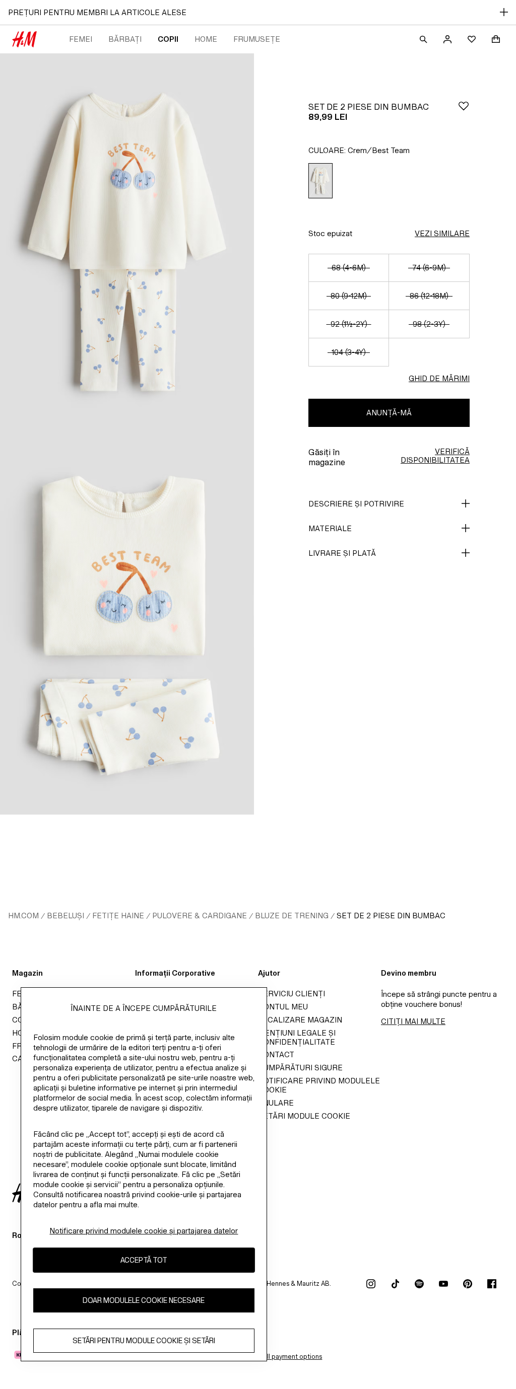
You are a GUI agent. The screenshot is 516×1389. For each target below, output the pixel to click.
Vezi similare (442, 233)
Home (206, 39)
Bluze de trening (292, 915)
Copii (168, 39)
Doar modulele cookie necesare (144, 1300)
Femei (80, 39)
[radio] (320, 181)
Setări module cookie (304, 1116)
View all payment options (284, 1356)
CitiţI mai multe (413, 1021)
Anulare (276, 1103)
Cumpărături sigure (300, 1067)
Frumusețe (256, 39)
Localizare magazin (300, 1019)
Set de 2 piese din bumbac (391, 915)
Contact (276, 1054)
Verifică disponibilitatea (435, 455)
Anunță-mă (389, 412)
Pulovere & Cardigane (199, 915)
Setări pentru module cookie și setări (144, 1340)
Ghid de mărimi (439, 378)
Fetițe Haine (118, 915)
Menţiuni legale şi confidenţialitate (297, 1037)
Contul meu (283, 1006)
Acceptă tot (143, 1260)
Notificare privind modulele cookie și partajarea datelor (143, 1230)
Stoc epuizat (330, 233)
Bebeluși (65, 915)
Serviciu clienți (291, 993)
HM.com (23, 915)
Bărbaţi (125, 39)
